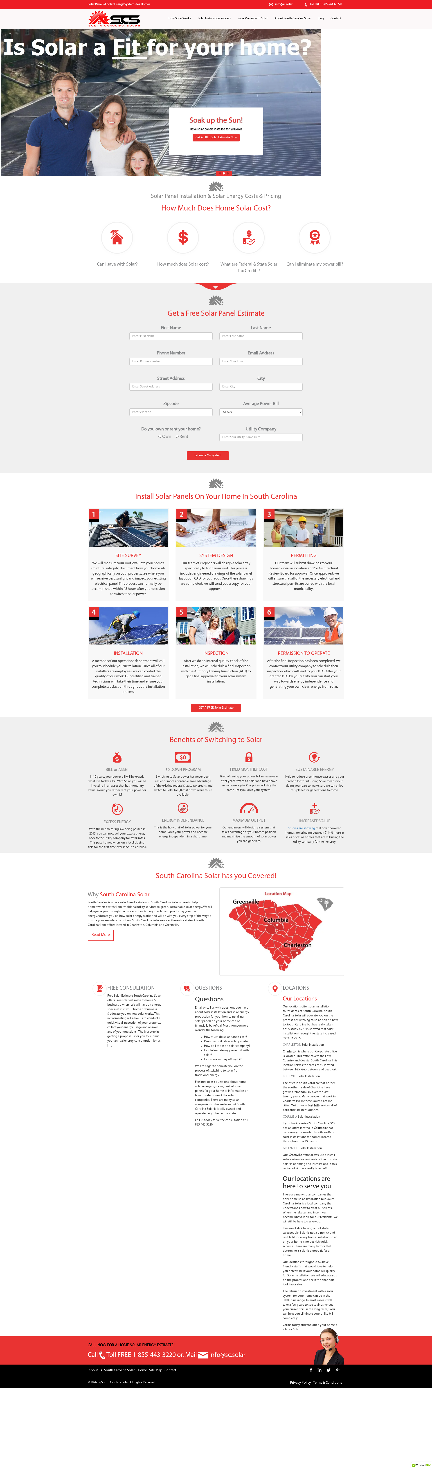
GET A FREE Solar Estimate (216, 707)
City (261, 378)
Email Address (261, 353)
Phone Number (171, 353)
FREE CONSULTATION (131, 988)
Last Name (261, 328)
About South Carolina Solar (292, 18)
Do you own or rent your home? (171, 429)
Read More (101, 935)
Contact (336, 18)
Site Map (155, 1370)
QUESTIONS (208, 988)
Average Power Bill (261, 404)
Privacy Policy (300, 1383)
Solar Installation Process (214, 18)
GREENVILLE (291, 1148)
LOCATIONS (296, 988)
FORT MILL (290, 1076)
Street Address (171, 378)
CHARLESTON (292, 1045)
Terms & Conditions (327, 1383)
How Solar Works (180, 18)
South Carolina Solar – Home (125, 1370)
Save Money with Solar (253, 18)
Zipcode (171, 404)
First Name (171, 328)
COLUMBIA (290, 1117)
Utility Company (261, 429)
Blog (321, 18)
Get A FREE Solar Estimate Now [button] (216, 137)
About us (95, 1370)
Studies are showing (301, 828)
